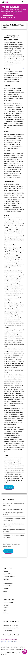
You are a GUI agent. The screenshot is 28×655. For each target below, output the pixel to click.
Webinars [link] (6, 613)
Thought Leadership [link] (9, 602)
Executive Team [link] (8, 586)
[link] (5, 1)
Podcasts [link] (6, 607)
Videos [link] (5, 610)
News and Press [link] (8, 573)
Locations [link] (6, 579)
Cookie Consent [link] (10, 649)
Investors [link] (6, 588)
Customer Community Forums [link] (11, 628)
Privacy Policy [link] (5, 647)
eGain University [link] (8, 630)
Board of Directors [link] (8, 583)
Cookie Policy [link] (14, 647)
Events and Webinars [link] (9, 576)
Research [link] (6, 605)
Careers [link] (6, 571)
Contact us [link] (9, 487)
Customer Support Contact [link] (11, 625)
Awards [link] (5, 591)
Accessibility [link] (19, 649)
